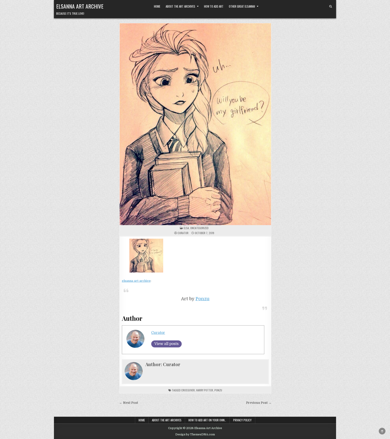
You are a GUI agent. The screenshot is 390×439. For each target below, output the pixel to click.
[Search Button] (331, 6)
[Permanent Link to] (195, 124)
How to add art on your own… (207, 420)
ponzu (218, 390)
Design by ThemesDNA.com (195, 434)
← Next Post (128, 402)
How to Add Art (213, 6)
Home (157, 6)
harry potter (204, 390)
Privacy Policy (242, 420)
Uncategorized (199, 228)
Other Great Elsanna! (242, 6)
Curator (183, 233)
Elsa (186, 228)
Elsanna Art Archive (79, 6)
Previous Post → (259, 402)
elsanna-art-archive (136, 280)
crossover (188, 390)
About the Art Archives (180, 6)
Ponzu (202, 298)
